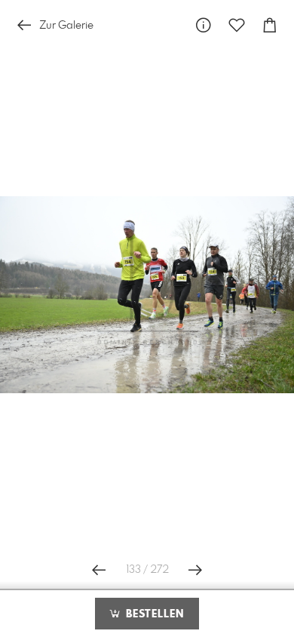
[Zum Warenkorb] (270, 25)
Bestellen (153, 614)
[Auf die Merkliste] (237, 25)
